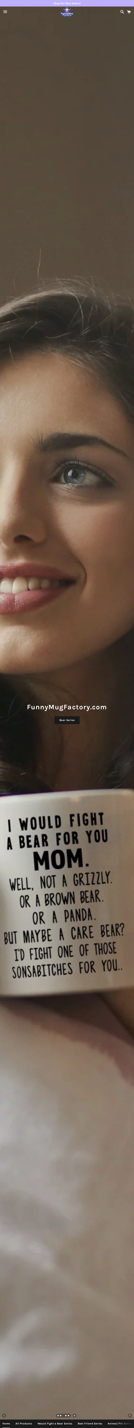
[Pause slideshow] (74, 1415)
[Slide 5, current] (68, 1416)
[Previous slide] (4, 1415)
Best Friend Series (90, 1423)
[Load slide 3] (63, 1416)
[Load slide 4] (66, 1416)
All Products (24, 1423)
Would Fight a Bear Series (55, 1423)
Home (6, 1423)
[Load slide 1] (58, 1416)
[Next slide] (130, 1415)
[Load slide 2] (61, 1416)
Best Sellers (67, 720)
